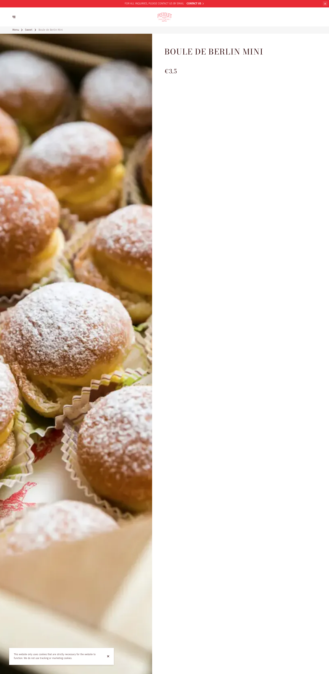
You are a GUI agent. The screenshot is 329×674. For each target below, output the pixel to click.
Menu (15, 29)
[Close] (108, 656)
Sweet (28, 29)
